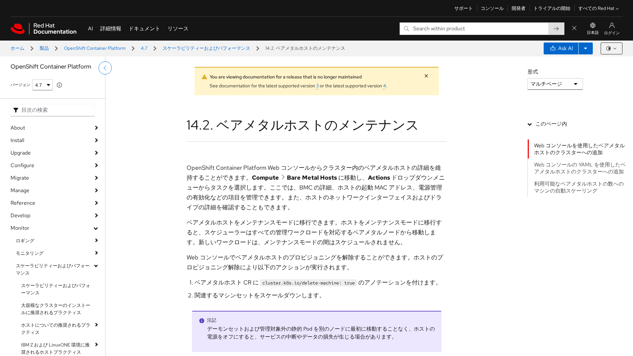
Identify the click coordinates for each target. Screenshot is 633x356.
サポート (463, 8)
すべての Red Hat (596, 8)
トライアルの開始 (551, 8)
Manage (20, 190)
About (18, 127)
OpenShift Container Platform (95, 48)
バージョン (20, 84)
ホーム (17, 48)
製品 (44, 48)
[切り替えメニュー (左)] (105, 67)
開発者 (519, 8)
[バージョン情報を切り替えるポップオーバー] (59, 85)
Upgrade (21, 152)
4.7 (144, 48)
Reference (23, 202)
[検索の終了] (574, 28)
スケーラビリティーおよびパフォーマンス (206, 48)
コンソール (492, 8)
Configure (22, 165)
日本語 (593, 32)
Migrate (20, 177)
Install (17, 140)
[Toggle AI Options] (585, 48)
